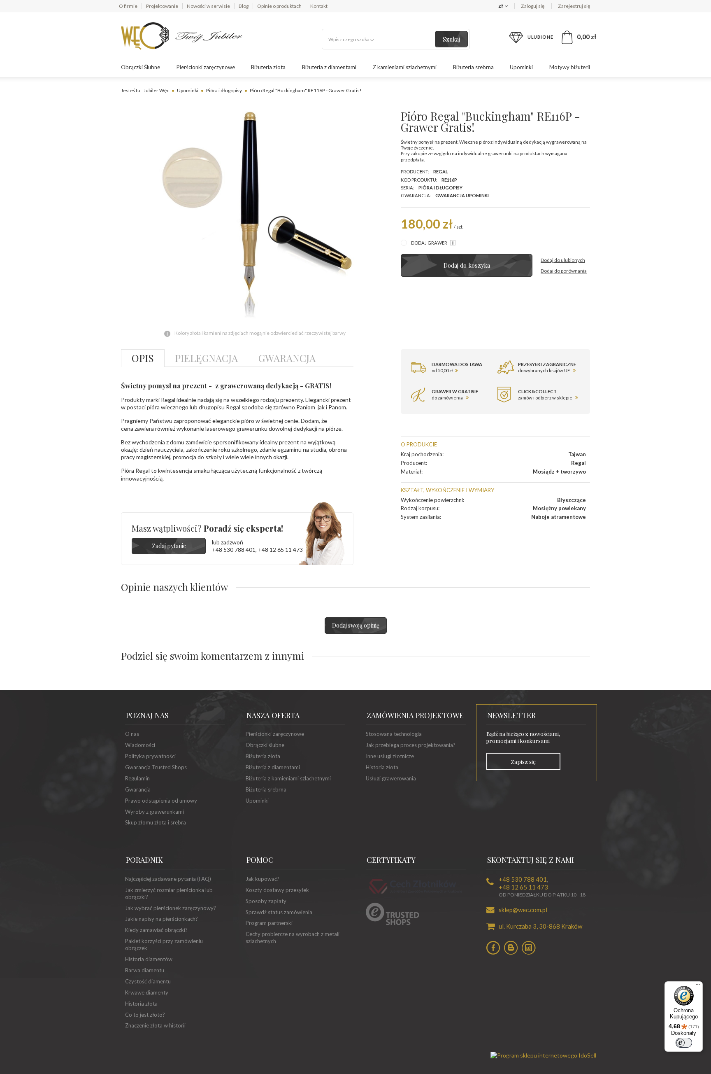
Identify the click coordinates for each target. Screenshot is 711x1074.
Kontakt (319, 6)
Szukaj (451, 39)
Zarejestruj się (574, 6)
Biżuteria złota (268, 67)
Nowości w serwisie (208, 6)
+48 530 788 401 (234, 549)
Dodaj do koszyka (467, 265)
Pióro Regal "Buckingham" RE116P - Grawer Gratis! (306, 90)
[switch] (684, 1043)
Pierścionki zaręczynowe (206, 67)
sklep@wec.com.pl (523, 909)
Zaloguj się (533, 6)
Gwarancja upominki (462, 195)
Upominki (521, 67)
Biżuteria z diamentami (329, 67)
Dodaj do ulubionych (563, 260)
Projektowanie (162, 6)
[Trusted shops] (392, 923)
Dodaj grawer (429, 242)
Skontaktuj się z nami (530, 860)
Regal (440, 171)
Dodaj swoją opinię (355, 625)
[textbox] (396, 39)
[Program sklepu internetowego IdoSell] (543, 1055)
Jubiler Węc (156, 90)
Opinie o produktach (279, 6)
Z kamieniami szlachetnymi (405, 67)
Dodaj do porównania (564, 271)
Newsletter (511, 715)
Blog (244, 6)
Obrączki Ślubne (140, 67)
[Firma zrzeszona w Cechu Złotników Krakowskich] (415, 895)
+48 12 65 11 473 (280, 549)
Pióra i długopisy (224, 90)
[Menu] (698, 986)
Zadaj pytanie (169, 546)
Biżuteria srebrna (473, 67)
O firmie (128, 6)
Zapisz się (523, 761)
